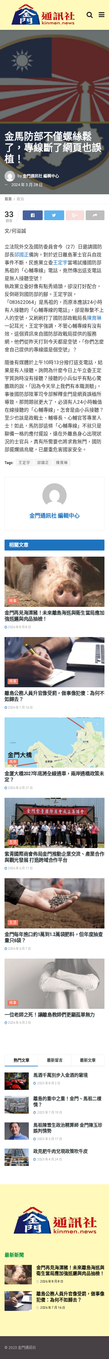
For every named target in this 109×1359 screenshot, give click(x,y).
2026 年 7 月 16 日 (20, 707)
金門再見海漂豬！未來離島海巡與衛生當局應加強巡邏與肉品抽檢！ (70, 1270)
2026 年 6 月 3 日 (19, 1022)
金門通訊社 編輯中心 (41, 176)
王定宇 (60, 263)
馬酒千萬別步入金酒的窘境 (60, 1075)
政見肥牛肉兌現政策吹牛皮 (60, 1151)
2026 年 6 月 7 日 (19, 948)
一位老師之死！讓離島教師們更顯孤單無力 (50, 1015)
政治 (20, 199)
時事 (13, 601)
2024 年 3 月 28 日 (27, 184)
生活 (13, 842)
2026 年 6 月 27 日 (20, 788)
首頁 (8, 199)
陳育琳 (94, 318)
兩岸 (13, 762)
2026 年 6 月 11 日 (20, 868)
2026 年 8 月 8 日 (19, 627)
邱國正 (21, 255)
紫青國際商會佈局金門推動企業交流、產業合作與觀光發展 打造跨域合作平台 (54, 857)
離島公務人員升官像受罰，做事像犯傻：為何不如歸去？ (70, 1297)
